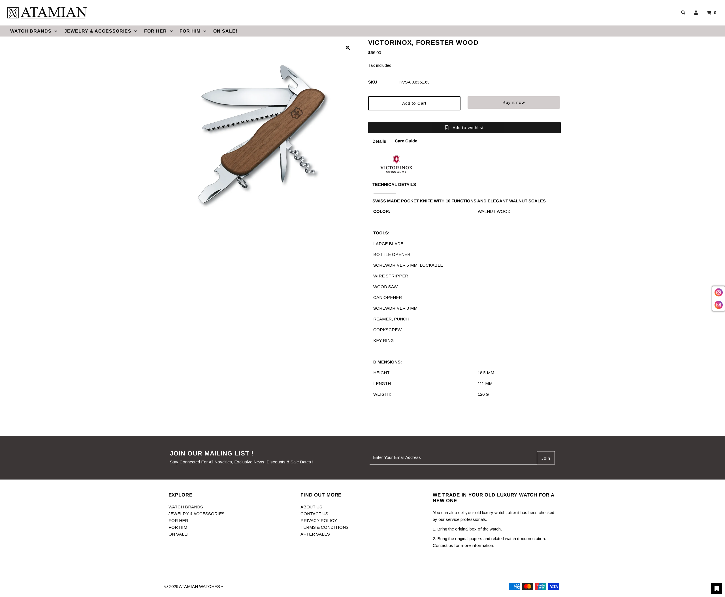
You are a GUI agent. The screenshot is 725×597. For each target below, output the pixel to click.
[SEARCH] (682, 12)
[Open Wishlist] (716, 588)
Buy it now (513, 102)
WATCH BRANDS (31, 31)
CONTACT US (314, 513)
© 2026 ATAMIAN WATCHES (192, 586)
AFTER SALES (315, 534)
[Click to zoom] (348, 48)
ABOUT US (311, 506)
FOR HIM (190, 31)
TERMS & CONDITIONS (324, 527)
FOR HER (155, 31)
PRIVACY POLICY (318, 520)
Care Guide (406, 140)
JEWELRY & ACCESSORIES (97, 31)
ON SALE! (225, 31)
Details (379, 141)
